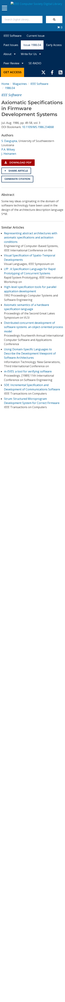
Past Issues (10, 45)
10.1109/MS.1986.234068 (38, 127)
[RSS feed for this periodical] (60, 72)
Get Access (12, 72)
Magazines (20, 84)
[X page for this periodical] (43, 72)
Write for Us (29, 54)
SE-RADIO (35, 63)
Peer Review (11, 63)
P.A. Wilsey (8, 149)
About (7, 54)
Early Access (54, 45)
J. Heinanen (8, 154)
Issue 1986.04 (32, 45)
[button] (59, 27)
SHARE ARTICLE (18, 170)
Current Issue (36, 36)
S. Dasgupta (9, 141)
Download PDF (20, 162)
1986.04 (10, 88)
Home (5, 84)
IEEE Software (12, 36)
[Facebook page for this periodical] (52, 72)
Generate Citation (17, 178)
